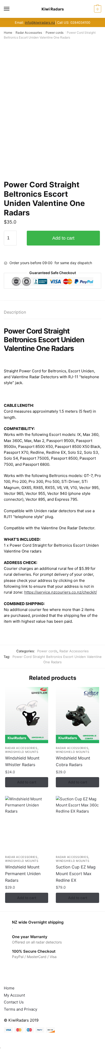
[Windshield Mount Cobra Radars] (77, 715)
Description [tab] (15, 312)
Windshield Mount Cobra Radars (73, 761)
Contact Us (14, 1002)
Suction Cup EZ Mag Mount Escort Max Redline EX (76, 873)
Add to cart (63, 238)
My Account (14, 995)
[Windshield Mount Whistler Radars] (26, 715)
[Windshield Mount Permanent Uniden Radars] (26, 824)
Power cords (54, 32)
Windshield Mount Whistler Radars (22, 761)
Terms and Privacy (20, 1009)
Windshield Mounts (21, 752)
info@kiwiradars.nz (40, 22)
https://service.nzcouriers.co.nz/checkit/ (60, 592)
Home (8, 32)
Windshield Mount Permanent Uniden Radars (23, 873)
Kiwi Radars (53, 9)
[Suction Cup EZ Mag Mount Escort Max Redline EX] (77, 824)
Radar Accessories (29, 32)
